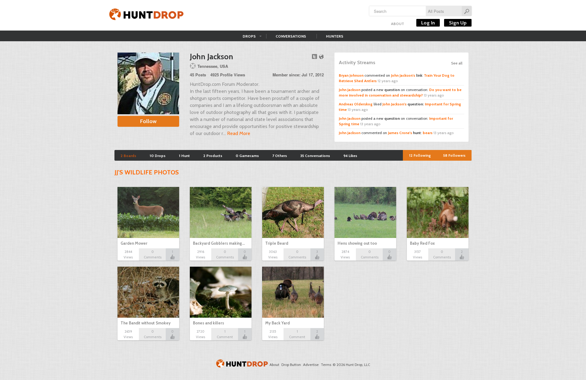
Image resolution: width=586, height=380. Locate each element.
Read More (238, 133)
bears (427, 132)
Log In (428, 23)
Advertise (311, 364)
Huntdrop (146, 15)
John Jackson (349, 89)
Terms (326, 364)
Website (321, 56)
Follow (148, 121)
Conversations (291, 36)
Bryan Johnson (351, 75)
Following (420, 155)
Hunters (334, 36)
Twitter (314, 56)
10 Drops (157, 155)
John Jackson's (403, 75)
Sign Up (458, 23)
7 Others (279, 155)
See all (456, 63)
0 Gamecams (247, 155)
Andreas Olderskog (356, 104)
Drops (249, 36)
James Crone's (400, 132)
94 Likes (350, 155)
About (397, 23)
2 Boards (128, 155)
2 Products (212, 155)
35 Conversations (315, 155)
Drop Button (291, 364)
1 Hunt (184, 155)
